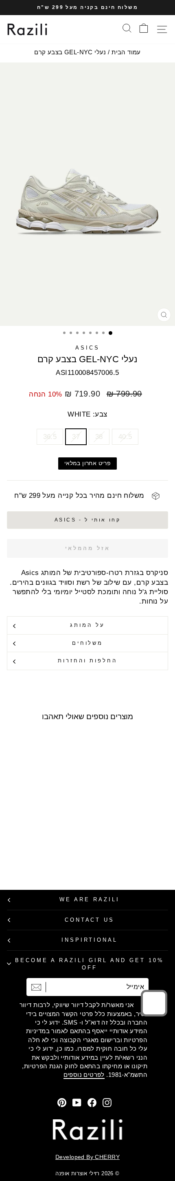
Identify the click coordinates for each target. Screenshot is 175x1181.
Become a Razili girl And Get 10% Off (89, 964)
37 (76, 437)
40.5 (125, 437)
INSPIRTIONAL (89, 940)
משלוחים (87, 643)
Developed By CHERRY (87, 1157)
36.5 (50, 437)
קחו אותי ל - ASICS (88, 520)
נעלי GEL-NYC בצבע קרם (70, 52)
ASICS (87, 348)
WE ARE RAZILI (89, 899)
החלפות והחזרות (88, 660)
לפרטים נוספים (84, 1074)
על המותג (87, 625)
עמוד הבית (126, 52)
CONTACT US (90, 920)
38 (99, 437)
